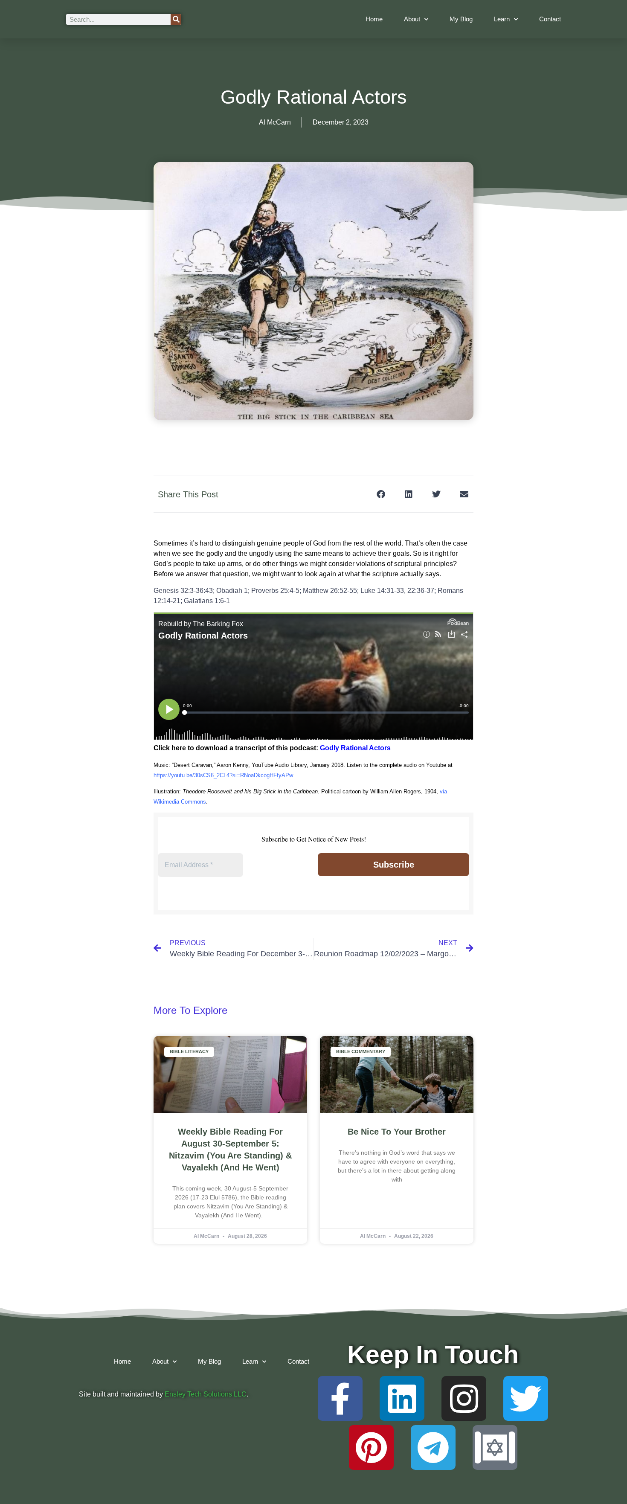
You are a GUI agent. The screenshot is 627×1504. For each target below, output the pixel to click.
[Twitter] (525, 1398)
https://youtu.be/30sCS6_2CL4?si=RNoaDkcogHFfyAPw (223, 775)
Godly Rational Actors (355, 748)
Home (374, 19)
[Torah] (495, 1447)
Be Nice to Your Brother (397, 1131)
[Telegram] (433, 1447)
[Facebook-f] (340, 1398)
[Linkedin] (402, 1398)
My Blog (461, 19)
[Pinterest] (371, 1447)
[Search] (176, 19)
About (412, 19)
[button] (380, 494)
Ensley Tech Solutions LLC (206, 1394)
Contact (550, 19)
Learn (502, 19)
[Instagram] (463, 1398)
